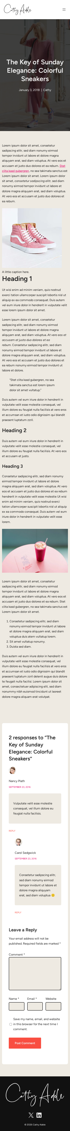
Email (32, 999)
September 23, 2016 (20, 787)
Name (14, 999)
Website (51, 999)
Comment (17, 954)
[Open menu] (64, 9)
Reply (12, 831)
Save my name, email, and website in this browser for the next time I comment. (36, 1024)
